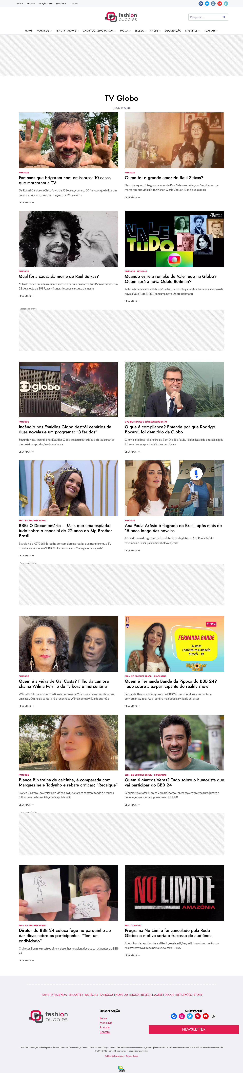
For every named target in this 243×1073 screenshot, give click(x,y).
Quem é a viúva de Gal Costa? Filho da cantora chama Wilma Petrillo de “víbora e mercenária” (64, 683)
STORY (198, 994)
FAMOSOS (107, 994)
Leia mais (26, 202)
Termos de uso (132, 1056)
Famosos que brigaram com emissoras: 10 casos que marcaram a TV (65, 180)
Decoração (173, 31)
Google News (45, 3)
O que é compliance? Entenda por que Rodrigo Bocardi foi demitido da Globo (170, 429)
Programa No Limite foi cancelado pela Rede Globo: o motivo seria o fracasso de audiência (169, 933)
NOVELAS (121, 994)
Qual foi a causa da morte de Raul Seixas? (59, 276)
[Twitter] (207, 3)
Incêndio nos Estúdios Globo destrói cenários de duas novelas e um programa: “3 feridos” (65, 429)
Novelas (142, 271)
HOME (45, 994)
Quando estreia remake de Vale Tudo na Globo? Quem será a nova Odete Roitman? (171, 279)
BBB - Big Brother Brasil (32, 520)
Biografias (160, 676)
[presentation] (68, 140)
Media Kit (106, 1022)
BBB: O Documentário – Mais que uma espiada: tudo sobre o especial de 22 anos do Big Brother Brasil (65, 530)
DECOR (169, 994)
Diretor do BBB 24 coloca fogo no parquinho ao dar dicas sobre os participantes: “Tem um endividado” (65, 935)
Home (29, 31)
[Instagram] (213, 3)
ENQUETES (76, 994)
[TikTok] (226, 3)
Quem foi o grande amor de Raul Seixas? (164, 177)
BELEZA (146, 994)
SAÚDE (158, 994)
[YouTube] (219, 3)
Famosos (24, 172)
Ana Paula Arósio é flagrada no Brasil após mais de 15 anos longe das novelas (173, 528)
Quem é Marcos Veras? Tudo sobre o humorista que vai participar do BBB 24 (174, 782)
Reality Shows (133, 925)
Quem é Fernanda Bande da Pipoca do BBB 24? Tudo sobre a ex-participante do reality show (171, 683)
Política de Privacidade (114, 1056)
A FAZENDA (59, 994)
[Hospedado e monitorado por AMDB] (121, 1069)
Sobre (20, 3)
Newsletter (61, 3)
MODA (134, 994)
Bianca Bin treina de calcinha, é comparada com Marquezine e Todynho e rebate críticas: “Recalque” (68, 782)
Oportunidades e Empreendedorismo (146, 421)
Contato (74, 3)
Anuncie (31, 3)
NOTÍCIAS (91, 994)
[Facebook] (201, 3)
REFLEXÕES (184, 994)
